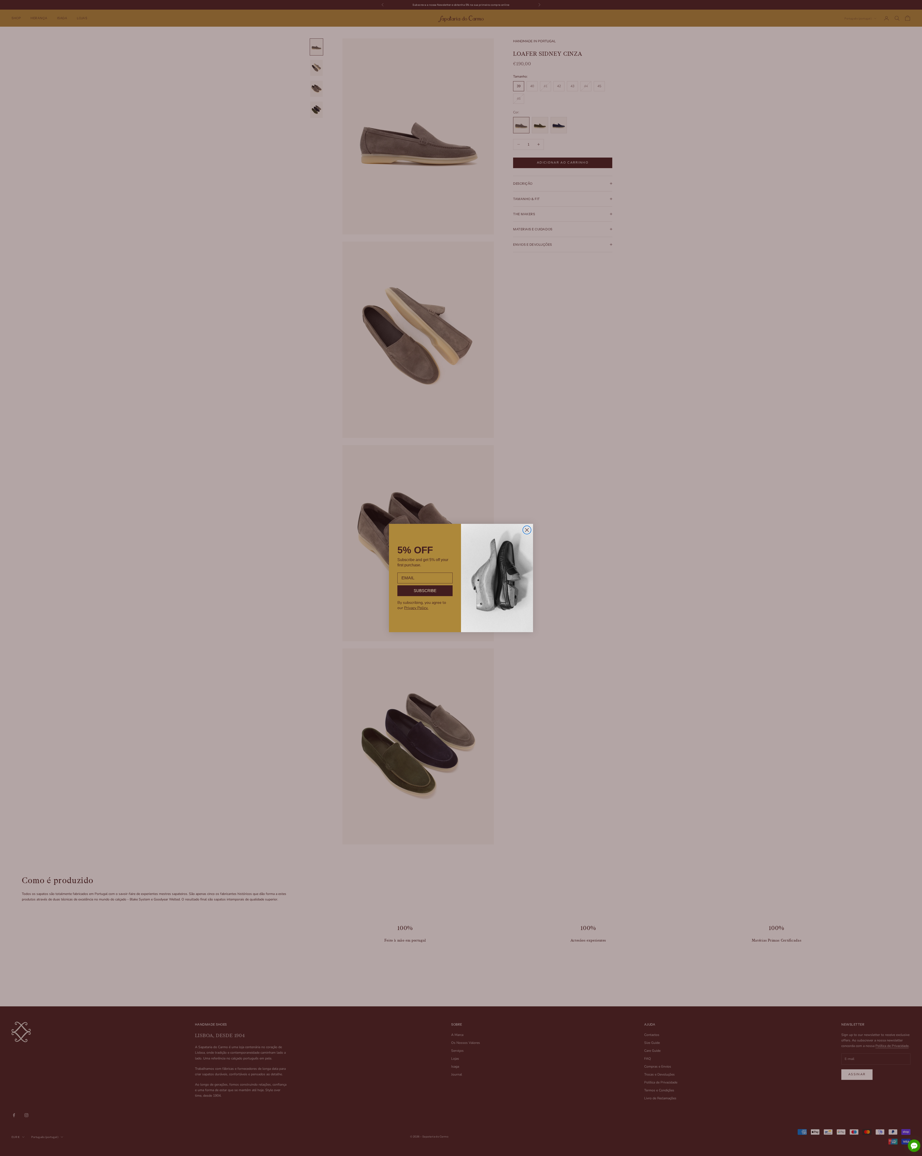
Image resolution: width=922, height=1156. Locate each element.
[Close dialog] (527, 530)
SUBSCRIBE (425, 591)
